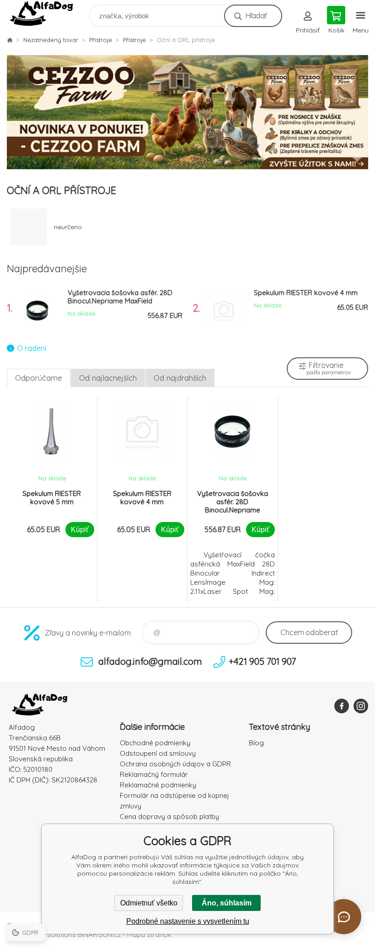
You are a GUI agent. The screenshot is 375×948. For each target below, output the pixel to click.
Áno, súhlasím (227, 903)
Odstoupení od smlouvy (158, 753)
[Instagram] (361, 706)
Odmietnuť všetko (148, 903)
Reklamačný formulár (154, 774)
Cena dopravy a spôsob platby (169, 816)
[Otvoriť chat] (343, 916)
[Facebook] (341, 706)
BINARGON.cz (99, 934)
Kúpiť (80, 529)
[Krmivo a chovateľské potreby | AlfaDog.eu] (9, 40)
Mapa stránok (149, 934)
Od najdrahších (180, 377)
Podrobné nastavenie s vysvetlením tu (187, 921)
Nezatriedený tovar (50, 39)
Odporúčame (38, 377)
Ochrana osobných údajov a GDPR (175, 763)
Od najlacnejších (108, 377)
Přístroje (100, 39)
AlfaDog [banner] (47, 13)
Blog (256, 742)
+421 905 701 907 (262, 661)
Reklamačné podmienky (158, 785)
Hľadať (256, 15)
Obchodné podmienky (155, 742)
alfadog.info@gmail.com (150, 661)
